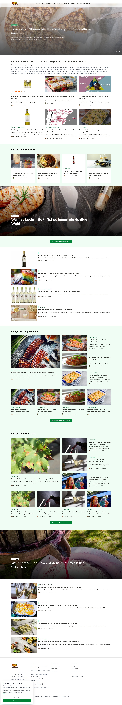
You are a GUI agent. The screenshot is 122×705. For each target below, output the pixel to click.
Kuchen (73, 3)
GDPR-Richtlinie (47, 696)
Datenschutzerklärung (8, 693)
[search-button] (106, 3)
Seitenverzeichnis (65, 696)
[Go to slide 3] (119, 51)
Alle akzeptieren (17, 700)
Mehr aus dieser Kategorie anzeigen (60, 241)
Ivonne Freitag (14, 41)
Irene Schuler (14, 570)
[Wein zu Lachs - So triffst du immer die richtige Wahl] (61, 211)
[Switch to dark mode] (109, 3)
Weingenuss (49, 3)
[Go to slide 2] (117, 51)
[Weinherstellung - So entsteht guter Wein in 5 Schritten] (61, 554)
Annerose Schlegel (55, 666)
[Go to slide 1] (116, 51)
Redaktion (54, 663)
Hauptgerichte (57, 3)
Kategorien (75, 663)
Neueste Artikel (40, 3)
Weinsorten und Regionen (83, 3)
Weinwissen (66, 3)
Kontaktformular (38, 696)
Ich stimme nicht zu (17, 697)
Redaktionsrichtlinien (56, 696)
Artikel (33, 663)
